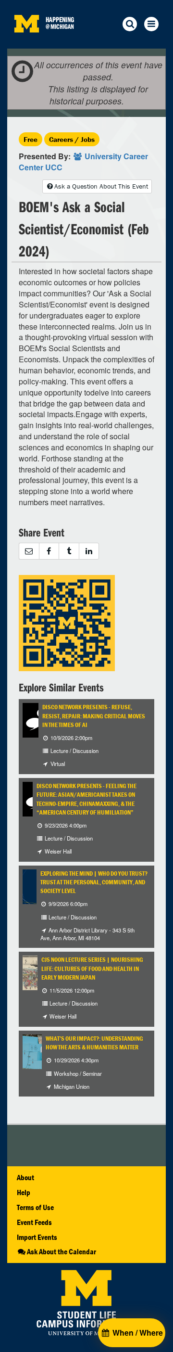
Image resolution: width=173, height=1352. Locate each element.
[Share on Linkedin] (89, 551)
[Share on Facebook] (49, 551)
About (25, 1177)
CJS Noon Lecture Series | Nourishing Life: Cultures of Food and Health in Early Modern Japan (92, 969)
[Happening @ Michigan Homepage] (26, 42)
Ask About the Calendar (61, 1251)
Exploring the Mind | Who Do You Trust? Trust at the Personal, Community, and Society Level (94, 882)
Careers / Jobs (72, 139)
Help (23, 1192)
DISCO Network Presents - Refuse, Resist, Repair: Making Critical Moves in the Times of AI (93, 716)
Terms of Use (35, 1207)
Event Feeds (34, 1222)
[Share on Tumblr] (69, 551)
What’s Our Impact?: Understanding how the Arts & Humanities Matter (94, 1042)
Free (30, 139)
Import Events (37, 1237)
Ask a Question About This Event (101, 186)
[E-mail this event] (29, 551)
